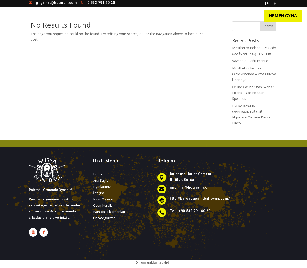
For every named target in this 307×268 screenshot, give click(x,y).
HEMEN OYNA (283, 15)
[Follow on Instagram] (267, 3)
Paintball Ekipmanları (109, 211)
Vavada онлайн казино (250, 60)
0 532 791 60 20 (101, 3)
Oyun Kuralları (184, 15)
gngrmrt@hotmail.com (56, 3)
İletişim (236, 15)
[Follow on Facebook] (275, 3)
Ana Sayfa (128, 15)
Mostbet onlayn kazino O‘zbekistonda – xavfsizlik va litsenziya (254, 74)
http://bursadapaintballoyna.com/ (200, 198)
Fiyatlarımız (213, 15)
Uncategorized (104, 218)
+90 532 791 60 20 (195, 211)
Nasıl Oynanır (154, 15)
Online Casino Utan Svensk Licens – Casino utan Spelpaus (253, 93)
